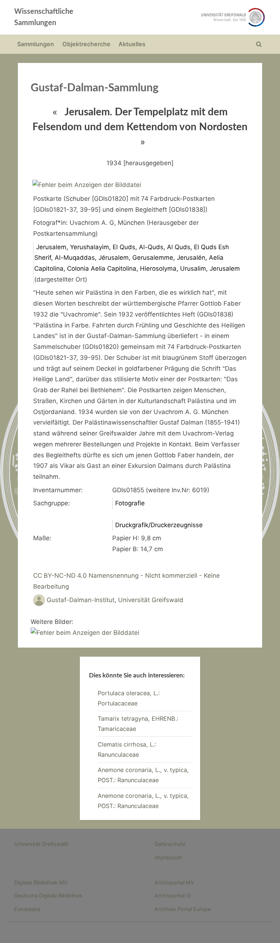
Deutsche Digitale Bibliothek (48, 895)
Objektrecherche (86, 44)
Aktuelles (131, 44)
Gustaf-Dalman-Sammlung (95, 88)
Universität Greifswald (41, 844)
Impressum (168, 857)
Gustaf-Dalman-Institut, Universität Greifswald (115, 600)
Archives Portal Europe (183, 909)
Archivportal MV (174, 882)
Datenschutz (170, 844)
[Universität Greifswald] (190, 17)
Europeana (27, 909)
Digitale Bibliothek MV (40, 882)
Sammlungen (35, 44)
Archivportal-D (173, 895)
